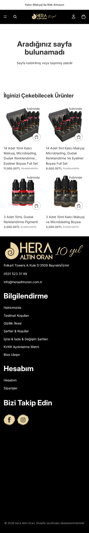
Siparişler (10, 388)
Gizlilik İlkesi (12, 323)
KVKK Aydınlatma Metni (21, 347)
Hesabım (10, 380)
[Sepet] (84, 17)
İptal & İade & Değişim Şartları (26, 339)
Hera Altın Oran (25, 523)
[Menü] (5, 16)
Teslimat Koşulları (16, 315)
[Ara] (15, 17)
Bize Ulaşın (12, 355)
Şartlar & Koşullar (16, 331)
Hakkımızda (12, 308)
